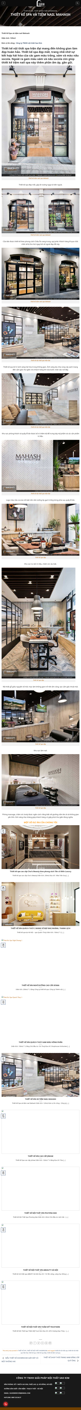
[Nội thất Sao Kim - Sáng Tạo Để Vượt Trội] (40, 3)
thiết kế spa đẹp (42, 1353)
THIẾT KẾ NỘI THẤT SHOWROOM (45, 11)
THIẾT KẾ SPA (28, 11)
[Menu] (3, 3)
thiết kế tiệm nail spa (53, 1353)
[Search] (77, 3)
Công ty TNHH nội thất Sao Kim (29, 43)
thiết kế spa (32, 1353)
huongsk (49, 21)
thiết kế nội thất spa (61, 1351)
